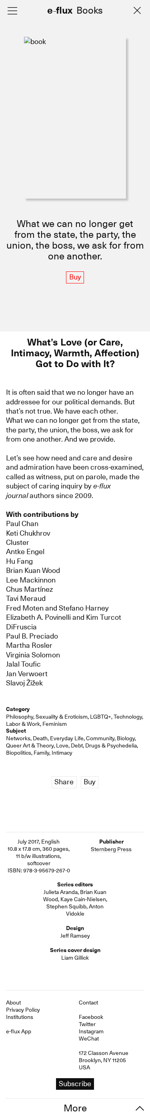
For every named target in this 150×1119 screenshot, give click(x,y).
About (13, 1002)
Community (100, 738)
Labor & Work (23, 723)
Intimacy (62, 752)
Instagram (91, 1031)
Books (89, 11)
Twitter (87, 1024)
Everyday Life (67, 738)
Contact (88, 1002)
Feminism (54, 723)
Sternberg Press (111, 849)
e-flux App (18, 1031)
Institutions (19, 1017)
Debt (77, 745)
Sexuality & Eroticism (62, 716)
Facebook (91, 1017)
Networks (18, 738)
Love (62, 745)
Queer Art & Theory (30, 745)
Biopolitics (18, 752)
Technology (128, 716)
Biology (126, 738)
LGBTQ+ (100, 716)
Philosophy (19, 716)
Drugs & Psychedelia (111, 745)
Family (41, 752)
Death (40, 738)
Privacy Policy (23, 1009)
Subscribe (75, 1083)
